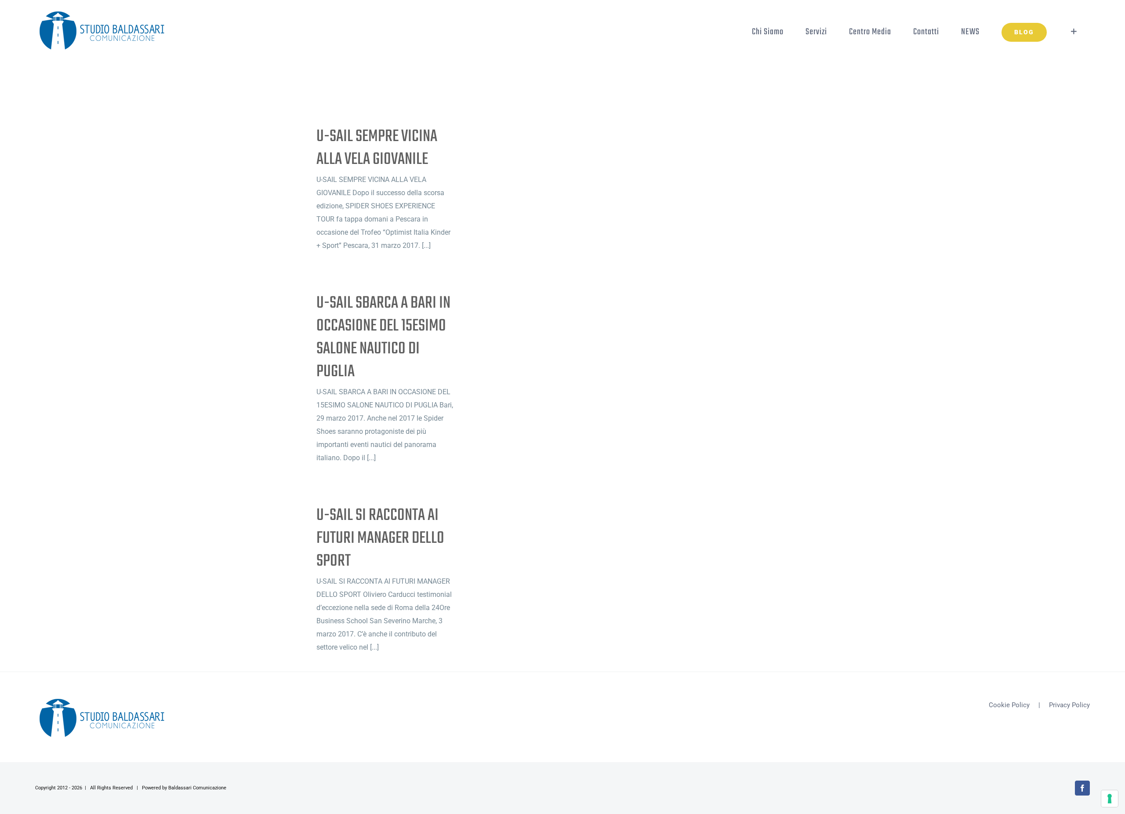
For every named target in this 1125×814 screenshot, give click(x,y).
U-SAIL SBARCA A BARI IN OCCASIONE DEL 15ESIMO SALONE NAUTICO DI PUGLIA (383, 337)
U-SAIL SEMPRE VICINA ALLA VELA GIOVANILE (376, 148)
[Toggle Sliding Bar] (1074, 31)
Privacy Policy (1069, 705)
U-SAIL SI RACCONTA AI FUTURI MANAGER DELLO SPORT (380, 538)
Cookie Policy (1009, 705)
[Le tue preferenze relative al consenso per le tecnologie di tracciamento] (1109, 798)
